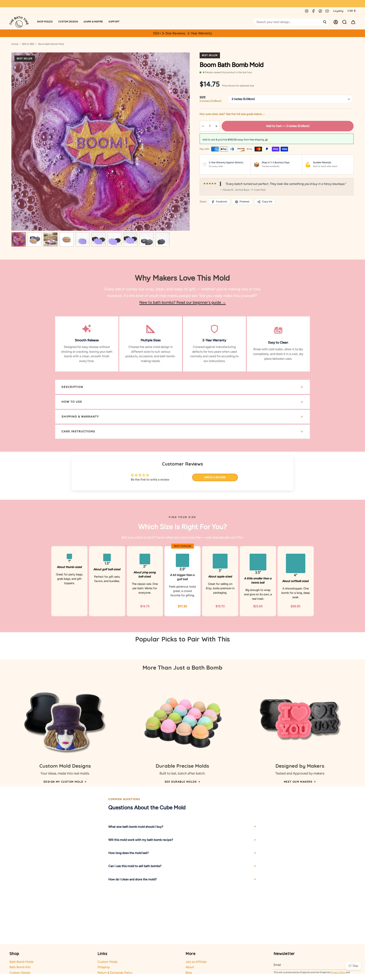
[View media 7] (114, 239)
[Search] (324, 22)
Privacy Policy (338, 972)
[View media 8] (130, 239)
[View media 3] (50, 239)
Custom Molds (107, 962)
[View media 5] (82, 239)
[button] (45, 22)
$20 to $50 (28, 44)
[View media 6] (98, 239)
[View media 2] (34, 239)
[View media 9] (146, 239)
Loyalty (338, 10)
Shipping (104, 967)
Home (14, 44)
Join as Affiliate (196, 962)
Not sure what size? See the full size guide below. (232, 114)
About (190, 967)
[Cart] (353, 22)
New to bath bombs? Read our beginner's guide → (182, 302)
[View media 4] (66, 239)
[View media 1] (18, 239)
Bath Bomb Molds (21, 962)
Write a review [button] (215, 477)
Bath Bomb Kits (20, 967)
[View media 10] (162, 239)
